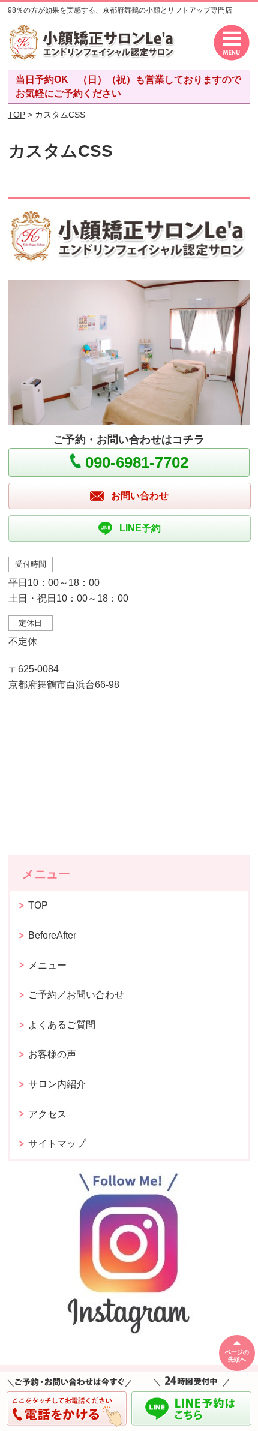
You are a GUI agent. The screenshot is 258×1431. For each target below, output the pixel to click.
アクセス (47, 1114)
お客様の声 (52, 1054)
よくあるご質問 (61, 1025)
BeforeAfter (52, 935)
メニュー (47, 965)
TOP (16, 114)
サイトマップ (57, 1143)
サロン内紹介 (57, 1084)
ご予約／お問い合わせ (76, 995)
